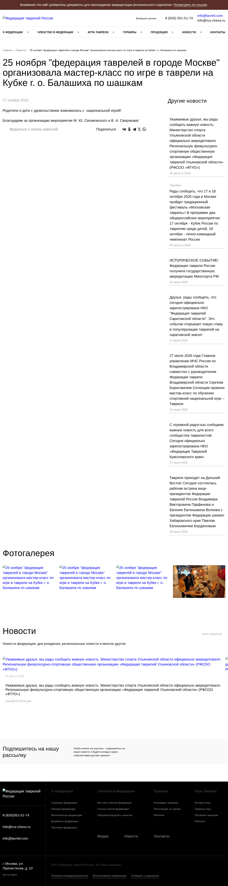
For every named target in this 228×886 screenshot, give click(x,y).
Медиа (102, 836)
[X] (139, 129)
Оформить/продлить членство (115, 815)
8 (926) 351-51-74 (179, 18)
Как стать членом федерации (114, 802)
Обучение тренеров (206, 815)
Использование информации (110, 875)
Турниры (129, 32)
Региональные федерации (66, 815)
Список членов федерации (113, 809)
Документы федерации (64, 821)
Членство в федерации (55, 32)
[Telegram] (134, 129)
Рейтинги (159, 815)
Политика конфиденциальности (69, 875)
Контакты (217, 32)
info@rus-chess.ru (211, 20)
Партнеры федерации (64, 827)
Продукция (159, 32)
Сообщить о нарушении (145, 875)
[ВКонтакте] (124, 129)
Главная (7, 50)
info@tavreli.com (210, 15)
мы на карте (10, 874)
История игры (203, 802)
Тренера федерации (63, 809)
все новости (212, 634)
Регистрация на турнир (167, 809)
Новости (189, 32)
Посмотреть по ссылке (190, 5)
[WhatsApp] (144, 129)
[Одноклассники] (129, 129)
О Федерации (13, 32)
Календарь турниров (166, 802)
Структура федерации (64, 802)
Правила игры (203, 809)
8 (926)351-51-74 (16, 815)
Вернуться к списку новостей (34, 129)
